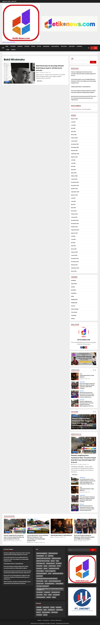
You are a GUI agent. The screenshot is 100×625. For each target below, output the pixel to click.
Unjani (49, 594)
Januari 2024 (74, 217)
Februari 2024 (74, 214)
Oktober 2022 (74, 264)
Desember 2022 (75, 258)
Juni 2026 (73, 125)
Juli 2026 (73, 122)
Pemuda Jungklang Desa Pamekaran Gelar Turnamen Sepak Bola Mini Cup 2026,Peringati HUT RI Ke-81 (83, 73)
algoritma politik (56, 558)
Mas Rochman (76, 427)
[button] (3, 47)
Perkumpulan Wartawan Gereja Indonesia (47, 578)
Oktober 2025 (74, 150)
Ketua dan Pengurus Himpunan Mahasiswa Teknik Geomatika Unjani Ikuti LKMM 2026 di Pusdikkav (75, 376)
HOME (6, 46)
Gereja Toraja (52, 566)
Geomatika (39, 566)
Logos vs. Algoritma (50, 571)
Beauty (52, 560)
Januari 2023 (74, 255)
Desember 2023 (75, 220)
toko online (39, 594)
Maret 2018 (73, 271)
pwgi (46, 581)
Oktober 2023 (74, 226)
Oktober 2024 (74, 188)
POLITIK (39, 46)
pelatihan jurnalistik (58, 573)
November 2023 (75, 223)
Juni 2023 (73, 239)
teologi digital (59, 583)
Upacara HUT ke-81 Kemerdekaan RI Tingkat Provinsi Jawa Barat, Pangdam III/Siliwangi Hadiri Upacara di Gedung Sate (17, 577)
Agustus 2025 (74, 157)
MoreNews (59, 623)
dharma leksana (50, 563)
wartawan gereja (41, 597)
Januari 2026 (74, 141)
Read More (40, 81)
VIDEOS (73, 318)
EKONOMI (27, 46)
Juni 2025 (73, 163)
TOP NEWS (13, 46)
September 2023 (75, 229)
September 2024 (75, 191)
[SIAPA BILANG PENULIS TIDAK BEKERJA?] (62, 526)
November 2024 (75, 185)
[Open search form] (88, 48)
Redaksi (13, 49)
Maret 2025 (73, 172)
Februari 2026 (74, 137)
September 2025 (75, 153)
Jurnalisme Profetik (54, 568)
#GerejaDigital (40, 555)
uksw (45, 594)
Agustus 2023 (74, 233)
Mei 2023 (73, 242)
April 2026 (73, 131)
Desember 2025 (75, 144)
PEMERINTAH (74, 299)
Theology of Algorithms (43, 586)
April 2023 (73, 245)
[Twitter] (84, 347)
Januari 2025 (74, 179)
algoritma (50, 555)
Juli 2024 (73, 198)
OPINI (7, 49)
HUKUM (33, 46)
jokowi (45, 568)
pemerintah (39, 576)
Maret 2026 (73, 134)
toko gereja (39, 592)
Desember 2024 (75, 182)
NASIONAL (20, 46)
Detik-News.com (41, 563)
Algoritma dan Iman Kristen (43, 558)
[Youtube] (86, 347)
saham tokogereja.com (54, 581)
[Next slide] (95, 370)
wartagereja (56, 594)
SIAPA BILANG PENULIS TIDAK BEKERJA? (81, 86)
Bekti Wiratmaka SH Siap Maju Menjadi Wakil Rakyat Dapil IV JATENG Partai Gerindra (19, 73)
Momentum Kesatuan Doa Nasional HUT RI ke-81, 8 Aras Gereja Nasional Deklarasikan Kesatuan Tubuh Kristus (83, 98)
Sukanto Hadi (40, 583)
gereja (45, 566)
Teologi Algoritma (49, 583)
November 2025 (75, 147)
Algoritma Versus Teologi (43, 560)
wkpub (54, 597)
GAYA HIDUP (72, 46)
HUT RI (59, 566)
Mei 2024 (73, 204)
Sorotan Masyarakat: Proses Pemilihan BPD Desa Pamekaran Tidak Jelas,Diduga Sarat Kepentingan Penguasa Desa (83, 81)
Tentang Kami (46, 620)
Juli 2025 (73, 160)
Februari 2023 (74, 252)
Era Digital (58, 563)
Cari (72, 58)
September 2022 (75, 268)
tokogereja (47, 592)
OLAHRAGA (79, 46)
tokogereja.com (55, 592)
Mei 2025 (73, 166)
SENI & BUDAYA (55, 46)
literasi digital (40, 571)
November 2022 (75, 261)
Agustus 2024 (74, 195)
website (49, 597)
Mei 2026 (73, 128)
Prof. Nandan (40, 581)
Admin (38, 72)
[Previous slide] (93, 370)
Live (95, 48)
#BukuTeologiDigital (42, 553)
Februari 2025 (74, 176)
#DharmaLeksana (53, 553)
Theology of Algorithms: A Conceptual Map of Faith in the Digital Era (50, 589)
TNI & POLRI (64, 46)
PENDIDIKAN (46, 46)
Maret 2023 (73, 249)
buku (57, 560)
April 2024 (73, 207)
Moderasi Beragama (42, 573)
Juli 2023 (73, 236)
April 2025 (73, 169)
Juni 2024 (73, 201)
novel (49, 573)
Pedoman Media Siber (56, 620)
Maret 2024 (73, 210)
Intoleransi (39, 568)
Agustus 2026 (74, 118)
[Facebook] (81, 347)
